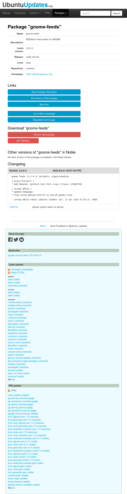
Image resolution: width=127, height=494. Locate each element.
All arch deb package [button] (44, 134)
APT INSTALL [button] (23, 140)
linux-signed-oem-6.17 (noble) (22, 441)
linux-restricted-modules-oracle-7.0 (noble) (29, 450)
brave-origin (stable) (18, 478)
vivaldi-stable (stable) (18, 475)
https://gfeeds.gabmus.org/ (39, 74)
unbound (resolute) (17, 317)
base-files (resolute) (17, 285)
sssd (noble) (14, 279)
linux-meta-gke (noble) (19, 469)
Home (6, 13)
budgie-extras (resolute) (19, 305)
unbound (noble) (16, 376)
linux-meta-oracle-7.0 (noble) (22, 456)
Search (116, 13)
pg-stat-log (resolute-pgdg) (21, 398)
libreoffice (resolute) (17, 329)
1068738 (13, 206)
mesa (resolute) (15, 314)
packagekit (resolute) (18, 311)
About (43, 225)
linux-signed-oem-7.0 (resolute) (23, 416)
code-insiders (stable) (18, 395)
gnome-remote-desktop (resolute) (24, 357)
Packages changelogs (22, 269)
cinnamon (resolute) (18, 336)
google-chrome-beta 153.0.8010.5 (25, 255)
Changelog (20, 12)
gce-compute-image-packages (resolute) (28, 360)
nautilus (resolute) (17, 363)
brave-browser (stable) (19, 481)
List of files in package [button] (44, 113)
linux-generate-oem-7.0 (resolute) (24, 419)
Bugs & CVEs (17, 272)
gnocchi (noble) (15, 370)
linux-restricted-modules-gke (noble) (25, 462)
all (13, 379)
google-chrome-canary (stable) (23, 413)
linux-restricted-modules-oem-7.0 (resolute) (29, 429)
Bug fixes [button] (44, 104)
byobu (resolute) (16, 354)
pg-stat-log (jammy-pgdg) (20, 407)
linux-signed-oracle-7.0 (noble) (23, 453)
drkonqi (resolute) (16, 326)
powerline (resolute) (17, 333)
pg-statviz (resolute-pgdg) (20, 404)
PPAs (47, 12)
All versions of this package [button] (44, 98)
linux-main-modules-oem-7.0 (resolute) (27, 435)
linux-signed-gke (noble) (20, 466)
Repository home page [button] (44, 119)
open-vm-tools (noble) (19, 373)
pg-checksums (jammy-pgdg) (22, 410)
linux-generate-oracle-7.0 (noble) (24, 459)
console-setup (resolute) (20, 302)
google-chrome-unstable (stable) (24, 484)
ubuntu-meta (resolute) (19, 342)
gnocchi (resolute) (17, 308)
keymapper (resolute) (18, 323)
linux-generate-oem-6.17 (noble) (24, 447)
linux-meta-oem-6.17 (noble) (22, 444)
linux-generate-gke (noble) (21, 472)
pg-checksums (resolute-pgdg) (23, 401)
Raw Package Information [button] (44, 91)
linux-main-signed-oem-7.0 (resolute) (26, 422)
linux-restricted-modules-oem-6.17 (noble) (28, 438)
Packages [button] (60, 12)
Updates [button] (34, 12)
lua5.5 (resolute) (16, 320)
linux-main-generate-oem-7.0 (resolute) (27, 425)
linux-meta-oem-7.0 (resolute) (22, 432)
